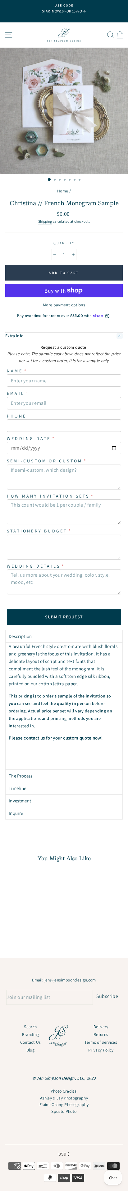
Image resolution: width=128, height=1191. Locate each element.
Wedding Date (31, 438)
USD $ (64, 1154)
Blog (30, 1050)
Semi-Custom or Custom (47, 461)
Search (30, 1026)
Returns (101, 1034)
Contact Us (30, 1042)
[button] (64, 636)
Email (18, 393)
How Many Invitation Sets (50, 496)
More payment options (64, 305)
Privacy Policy (101, 1050)
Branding (30, 1034)
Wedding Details (36, 566)
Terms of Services (101, 1042)
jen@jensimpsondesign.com (70, 980)
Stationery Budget (39, 531)
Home (62, 191)
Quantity (64, 243)
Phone (16, 416)
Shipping (45, 221)
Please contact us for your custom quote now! (56, 738)
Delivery (101, 1026)
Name (17, 371)
